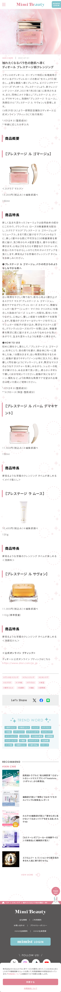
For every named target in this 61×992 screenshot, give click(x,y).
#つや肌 (19, 683)
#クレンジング (28, 677)
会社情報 (23, 920)
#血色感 (45, 741)
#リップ (35, 728)
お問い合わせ (19, 925)
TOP (7, 903)
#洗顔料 (21, 688)
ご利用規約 (37, 920)
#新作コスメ (8, 688)
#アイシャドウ (32, 732)
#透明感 (41, 688)
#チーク (44, 745)
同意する (30, 982)
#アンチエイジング (10, 677)
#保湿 (41, 683)
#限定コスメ (24, 728)
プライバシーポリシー (38, 925)
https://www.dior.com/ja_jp (20, 663)
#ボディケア (33, 741)
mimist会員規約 (21, 931)
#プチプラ (24, 736)
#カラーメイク (11, 741)
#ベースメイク (11, 736)
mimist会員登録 (39, 931)
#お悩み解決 (37, 736)
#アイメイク (19, 732)
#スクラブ (7, 683)
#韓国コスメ (21, 745)
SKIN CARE (7, 58)
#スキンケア (43, 677)
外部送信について (14, 974)
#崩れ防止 (33, 745)
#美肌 (31, 688)
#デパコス (31, 683)
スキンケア (16, 903)
